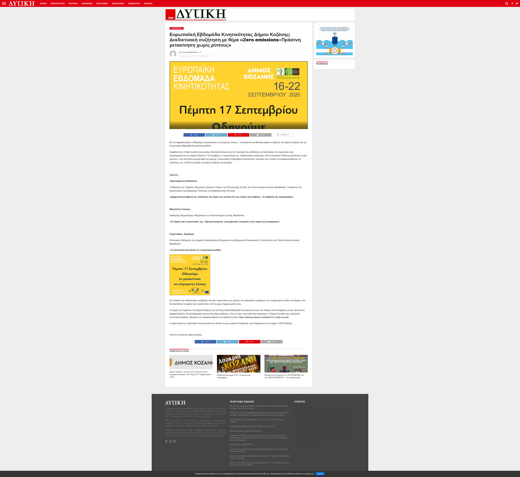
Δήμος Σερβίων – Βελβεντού (321, 419)
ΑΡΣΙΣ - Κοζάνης (322, 407)
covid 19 (297, 407)
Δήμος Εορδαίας (309, 416)
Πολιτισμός (317, 440)
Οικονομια (86, 3)
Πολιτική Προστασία (302, 440)
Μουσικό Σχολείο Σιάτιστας (333, 431)
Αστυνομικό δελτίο (308, 410)
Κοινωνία (307, 430)
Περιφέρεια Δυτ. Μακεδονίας (324, 436)
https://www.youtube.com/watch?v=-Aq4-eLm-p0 (263, 317)
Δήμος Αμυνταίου (320, 413)
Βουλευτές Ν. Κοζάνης (332, 410)
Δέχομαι (320, 474)
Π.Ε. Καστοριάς (326, 433)
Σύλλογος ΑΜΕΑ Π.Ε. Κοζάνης (337, 443)
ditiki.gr (182, 335)
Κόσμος (318, 430)
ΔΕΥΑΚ (348, 409)
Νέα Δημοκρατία (300, 434)
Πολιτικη (73, 3)
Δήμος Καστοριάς (325, 416)
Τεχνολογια (134, 3)
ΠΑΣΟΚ (338, 434)
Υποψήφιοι (307, 445)
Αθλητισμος (118, 3)
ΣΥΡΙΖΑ (325, 440)
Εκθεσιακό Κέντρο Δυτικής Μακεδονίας (319, 422)
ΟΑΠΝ (316, 434)
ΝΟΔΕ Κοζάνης (348, 431)
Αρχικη (43, 3)
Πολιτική (348, 437)
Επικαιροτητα (58, 3)
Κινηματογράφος (316, 428)
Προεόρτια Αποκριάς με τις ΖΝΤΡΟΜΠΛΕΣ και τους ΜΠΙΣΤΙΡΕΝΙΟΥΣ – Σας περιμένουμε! (284, 376)
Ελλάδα (338, 422)
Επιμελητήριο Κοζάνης (332, 424)
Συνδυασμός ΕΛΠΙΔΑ (339, 439)
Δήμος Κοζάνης (195, 335)
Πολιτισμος (102, 3)
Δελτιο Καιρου (299, 422)
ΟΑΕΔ (310, 433)
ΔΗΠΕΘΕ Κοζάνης (303, 413)
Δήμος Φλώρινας (344, 419)
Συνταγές (298, 442)
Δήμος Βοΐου (335, 412)
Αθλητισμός (335, 406)
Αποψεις (148, 3)
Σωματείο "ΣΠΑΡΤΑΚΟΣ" (315, 442)
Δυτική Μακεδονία (190, 52)
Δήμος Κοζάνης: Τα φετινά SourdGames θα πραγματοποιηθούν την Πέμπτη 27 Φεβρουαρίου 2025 (190, 374)
